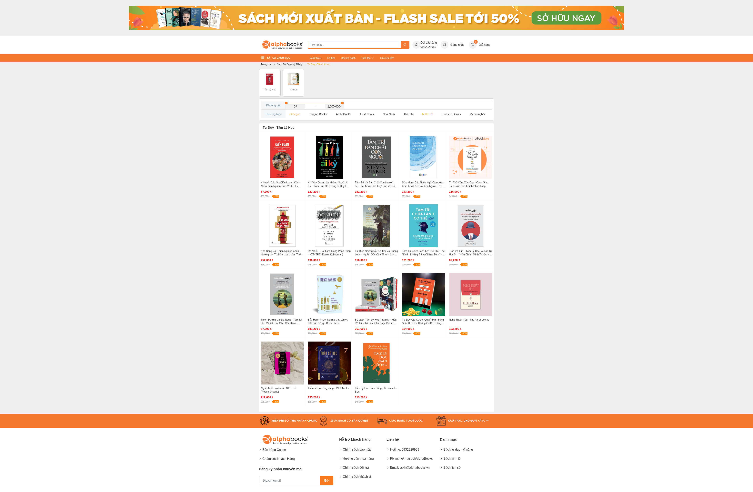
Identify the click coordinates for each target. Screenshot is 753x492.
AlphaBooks (343, 114)
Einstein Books (451, 114)
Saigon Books (318, 114)
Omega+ (295, 114)
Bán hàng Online (274, 449)
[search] (405, 44)
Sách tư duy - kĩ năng (458, 449)
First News (367, 114)
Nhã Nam (389, 114)
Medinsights (477, 114)
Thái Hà (409, 114)
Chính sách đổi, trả (356, 467)
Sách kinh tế (452, 458)
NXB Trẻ (427, 114)
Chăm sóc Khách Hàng (278, 458)
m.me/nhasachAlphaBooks (414, 458)
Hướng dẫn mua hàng (358, 458)
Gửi (326, 480)
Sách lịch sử (452, 467)
